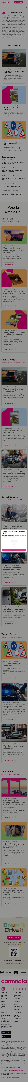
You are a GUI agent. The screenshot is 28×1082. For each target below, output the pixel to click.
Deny (14, 547)
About (14, 544)
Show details (14, 541)
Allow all (14, 550)
